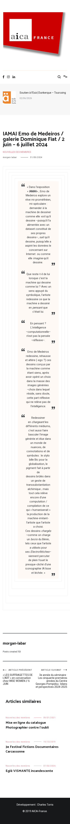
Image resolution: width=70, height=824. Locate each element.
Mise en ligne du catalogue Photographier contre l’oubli (27, 725)
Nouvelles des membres (17, 152)
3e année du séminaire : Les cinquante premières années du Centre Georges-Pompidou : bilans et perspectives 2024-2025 (51, 678)
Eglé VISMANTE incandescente (29, 771)
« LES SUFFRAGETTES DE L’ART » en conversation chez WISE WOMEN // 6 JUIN (18, 677)
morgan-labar (10, 157)
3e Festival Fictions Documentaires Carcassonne (32, 749)
